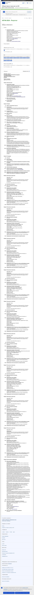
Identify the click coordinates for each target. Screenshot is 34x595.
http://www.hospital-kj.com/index (15, 41)
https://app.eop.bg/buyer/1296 (21, 96)
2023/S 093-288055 (20, 169)
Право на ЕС (4, 549)
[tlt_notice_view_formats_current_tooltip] (29, 71)
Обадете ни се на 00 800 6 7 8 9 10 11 (7, 567)
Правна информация (5, 536)
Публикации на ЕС (4, 556)
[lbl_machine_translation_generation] (12, 63)
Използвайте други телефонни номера (7, 569)
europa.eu (10, 563)
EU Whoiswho (4, 554)
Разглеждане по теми (22, 14)
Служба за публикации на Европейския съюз (9, 519)
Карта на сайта (4, 545)
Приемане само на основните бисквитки (22, 592)
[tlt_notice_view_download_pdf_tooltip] (4, 57)
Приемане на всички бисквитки (9, 592)
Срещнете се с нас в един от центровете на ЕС (9, 572)
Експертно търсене (15, 14)
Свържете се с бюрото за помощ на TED (8, 527)
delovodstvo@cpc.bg (15, 506)
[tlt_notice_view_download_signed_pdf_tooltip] (4, 50)
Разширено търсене (8, 14)
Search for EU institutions (5, 576)
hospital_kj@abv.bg (15, 38)
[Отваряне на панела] (3, 24)
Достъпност (3, 539)
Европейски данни (4, 551)
